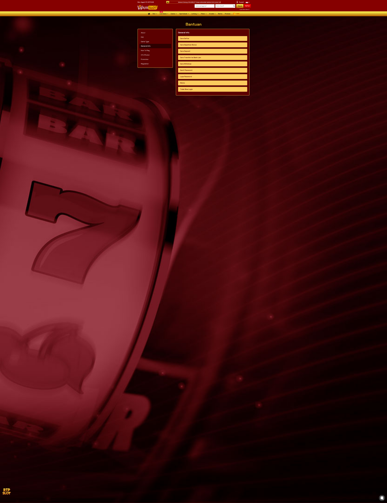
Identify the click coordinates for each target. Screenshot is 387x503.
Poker (203, 14)
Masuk (240, 6)
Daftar (247, 6)
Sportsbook (183, 14)
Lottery (194, 14)
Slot (154, 14)
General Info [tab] (145, 46)
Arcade (211, 14)
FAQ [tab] (142, 37)
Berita (220, 14)
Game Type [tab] (145, 42)
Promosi (227, 14)
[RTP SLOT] (6, 491)
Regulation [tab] (145, 64)
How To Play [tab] (145, 50)
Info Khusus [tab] (145, 55)
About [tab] (143, 33)
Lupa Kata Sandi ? (244, 9)
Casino (173, 14)
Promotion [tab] (144, 59)
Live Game (163, 14)
